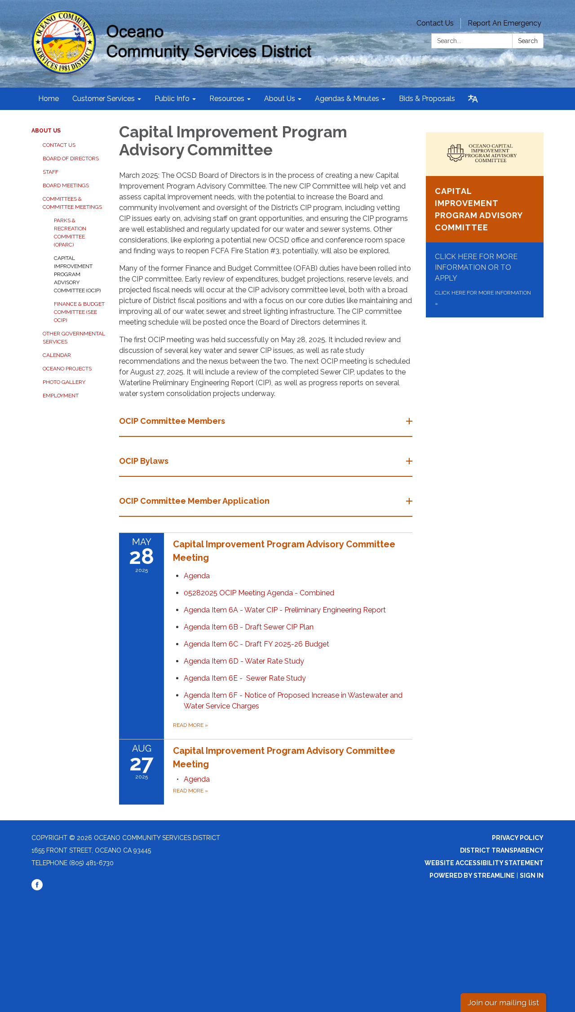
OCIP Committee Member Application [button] (194, 501)
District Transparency (502, 850)
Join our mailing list (503, 1002)
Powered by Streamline (472, 875)
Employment (61, 395)
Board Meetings (66, 185)
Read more (190, 725)
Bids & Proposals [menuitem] (427, 98)
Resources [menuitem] (226, 98)
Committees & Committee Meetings (72, 203)
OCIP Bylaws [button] (143, 461)
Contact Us (435, 23)
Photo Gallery (64, 382)
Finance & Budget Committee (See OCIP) (79, 312)
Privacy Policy (518, 837)
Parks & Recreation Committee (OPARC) (70, 232)
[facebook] (37, 888)
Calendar (57, 355)
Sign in (532, 875)
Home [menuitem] (48, 98)
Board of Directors (71, 158)
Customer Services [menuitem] (103, 98)
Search (528, 40)
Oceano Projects (67, 368)
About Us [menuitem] (279, 98)
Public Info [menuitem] (172, 98)
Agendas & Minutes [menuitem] (347, 98)
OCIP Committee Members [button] (172, 421)
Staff (50, 172)
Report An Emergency (504, 23)
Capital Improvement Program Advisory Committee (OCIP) (77, 274)
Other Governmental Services (74, 337)
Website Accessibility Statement (484, 863)
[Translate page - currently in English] (473, 99)
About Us (46, 131)
